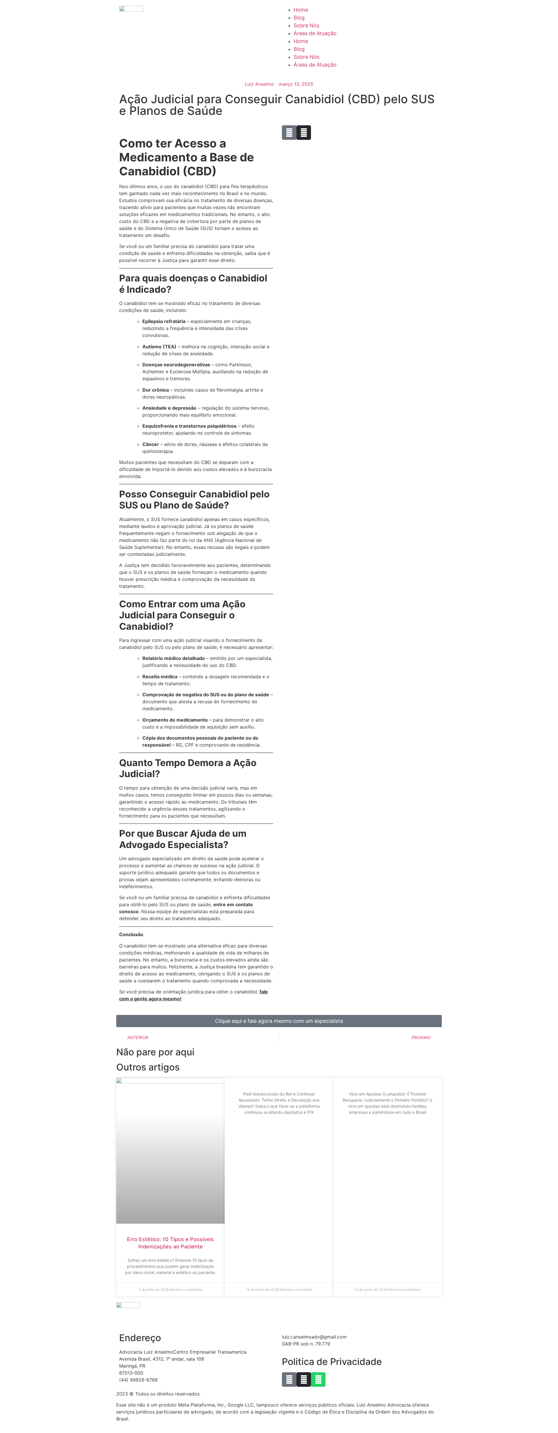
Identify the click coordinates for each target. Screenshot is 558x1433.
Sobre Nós (306, 25)
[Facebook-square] (289, 1379)
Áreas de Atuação (315, 33)
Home (301, 10)
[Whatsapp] (318, 1379)
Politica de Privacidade (332, 1361)
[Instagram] (303, 1379)
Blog (299, 18)
